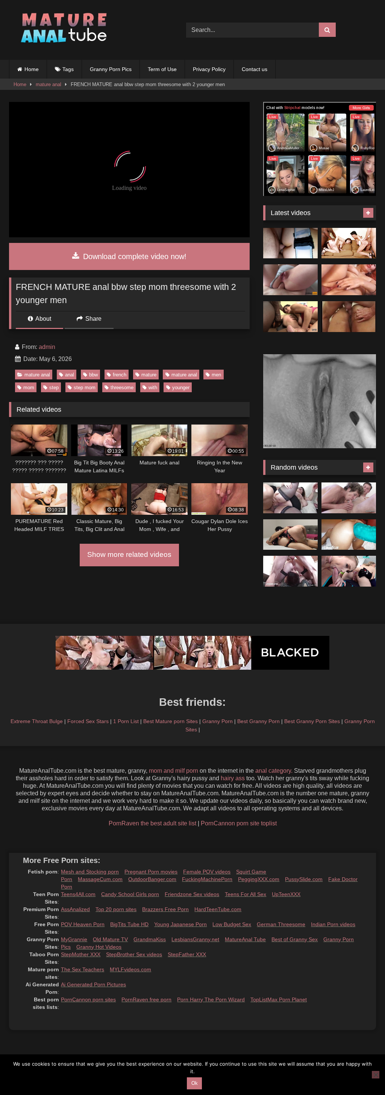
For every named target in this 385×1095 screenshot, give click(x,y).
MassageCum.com (100, 879)
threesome (122, 387)
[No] (375, 1074)
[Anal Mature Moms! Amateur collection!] (348, 279)
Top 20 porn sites (115, 909)
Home (31, 69)
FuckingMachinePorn (207, 879)
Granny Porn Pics (111, 69)
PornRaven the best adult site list (152, 823)
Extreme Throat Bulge (37, 721)
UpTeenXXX (286, 894)
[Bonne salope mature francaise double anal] (290, 571)
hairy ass (233, 778)
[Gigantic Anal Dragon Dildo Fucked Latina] (348, 534)
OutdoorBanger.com (152, 879)
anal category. (274, 770)
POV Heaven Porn (83, 924)
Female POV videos (206, 872)
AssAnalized (75, 909)
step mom (84, 387)
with (153, 387)
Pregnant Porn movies (150, 872)
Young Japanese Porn (180, 924)
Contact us (254, 69)
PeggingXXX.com (258, 879)
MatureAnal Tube (245, 939)
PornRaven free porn (146, 999)
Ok (194, 1083)
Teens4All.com (78, 894)
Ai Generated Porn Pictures (93, 984)
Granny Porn (217, 721)
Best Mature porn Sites (170, 721)
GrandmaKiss (149, 939)
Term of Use (162, 69)
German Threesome (281, 924)
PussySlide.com (304, 879)
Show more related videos (129, 554)
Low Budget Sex (231, 924)
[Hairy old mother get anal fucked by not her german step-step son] (348, 497)
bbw (93, 375)
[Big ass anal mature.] (348, 316)
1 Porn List (126, 721)
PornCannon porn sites (88, 999)
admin (47, 347)
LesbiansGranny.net (195, 939)
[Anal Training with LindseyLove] (290, 279)
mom (28, 387)
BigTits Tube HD (129, 924)
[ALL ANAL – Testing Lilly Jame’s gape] (348, 571)
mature (148, 375)
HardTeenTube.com (217, 909)
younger (180, 387)
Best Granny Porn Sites (312, 721)
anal (69, 375)
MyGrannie (74, 939)
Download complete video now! (133, 256)
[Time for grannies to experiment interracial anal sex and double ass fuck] (290, 316)
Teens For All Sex (245, 894)
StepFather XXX (187, 954)
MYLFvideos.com (130, 969)
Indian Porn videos (333, 924)
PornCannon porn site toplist (239, 823)
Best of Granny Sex (294, 939)
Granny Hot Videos (98, 947)
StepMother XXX (80, 954)
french (119, 375)
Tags (68, 69)
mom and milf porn (173, 770)
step (54, 387)
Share (93, 318)
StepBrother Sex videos (134, 954)
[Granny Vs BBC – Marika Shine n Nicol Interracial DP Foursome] (348, 243)
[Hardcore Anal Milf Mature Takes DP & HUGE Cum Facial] (290, 243)
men (216, 375)
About (42, 318)
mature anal (48, 84)
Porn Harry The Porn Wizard (211, 999)
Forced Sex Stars (88, 721)
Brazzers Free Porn (165, 909)
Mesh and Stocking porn (90, 872)
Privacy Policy (209, 69)
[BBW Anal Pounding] (290, 497)
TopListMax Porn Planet (278, 999)
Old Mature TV (110, 939)
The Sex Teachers (82, 969)
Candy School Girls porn (130, 894)
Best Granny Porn (258, 721)
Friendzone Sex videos (192, 894)
